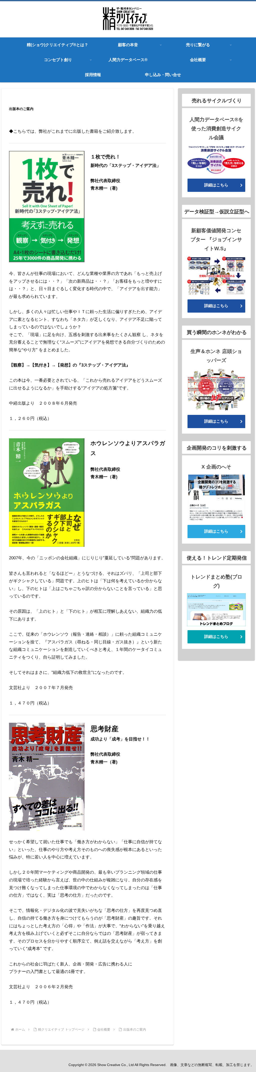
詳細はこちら (216, 185)
